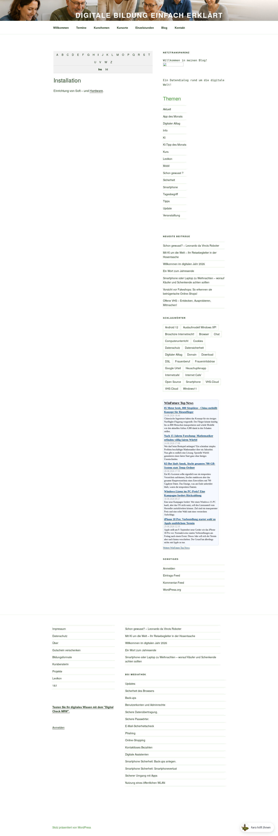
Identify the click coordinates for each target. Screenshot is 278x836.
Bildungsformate (62, 657)
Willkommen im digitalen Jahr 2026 (184, 264)
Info (165, 130)
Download (207, 354)
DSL (167, 361)
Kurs (166, 152)
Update (167, 208)
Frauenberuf (182, 361)
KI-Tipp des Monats (174, 144)
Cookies (198, 341)
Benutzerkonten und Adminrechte (145, 705)
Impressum (59, 629)
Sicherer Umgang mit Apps (141, 775)
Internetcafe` (172, 375)
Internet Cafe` (193, 375)
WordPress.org (172, 589)
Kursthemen (101, 28)
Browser (204, 334)
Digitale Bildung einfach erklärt (149, 15)
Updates (130, 683)
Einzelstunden (144, 28)
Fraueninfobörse (205, 361)
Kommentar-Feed (173, 582)
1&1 (54, 685)
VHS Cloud (171, 388)
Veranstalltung (171, 215)
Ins (100, 69)
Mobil (166, 166)
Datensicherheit (194, 348)
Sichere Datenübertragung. (141, 712)
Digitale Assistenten (137, 754)
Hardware (96, 91)
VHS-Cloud (212, 382)
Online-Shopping (135, 740)
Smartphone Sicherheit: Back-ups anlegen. (150, 761)
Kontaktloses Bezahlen (138, 747)
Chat (217, 334)
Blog (164, 28)
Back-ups (130, 698)
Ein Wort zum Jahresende (178, 271)
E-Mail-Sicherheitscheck (139, 726)
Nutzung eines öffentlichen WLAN (145, 783)
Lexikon (167, 159)
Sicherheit (169, 180)
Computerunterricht (176, 341)
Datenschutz (172, 348)
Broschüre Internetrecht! (179, 334)
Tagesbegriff (170, 194)
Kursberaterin (60, 664)
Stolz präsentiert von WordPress (71, 827)
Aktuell (167, 109)
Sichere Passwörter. (137, 719)
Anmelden (169, 568)
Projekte (57, 671)
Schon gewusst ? (173, 173)
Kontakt (180, 28)
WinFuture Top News (178, 403)
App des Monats (172, 116)
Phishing (130, 733)
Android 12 (171, 327)
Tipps (166, 201)
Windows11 (190, 388)
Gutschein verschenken (66, 650)
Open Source (173, 382)
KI (164, 137)
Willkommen (61, 28)
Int (106, 69)
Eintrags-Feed (171, 575)
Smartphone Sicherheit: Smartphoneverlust (151, 768)
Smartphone (170, 187)
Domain (191, 354)
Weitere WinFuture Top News (176, 547)
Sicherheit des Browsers (139, 691)
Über (55, 643)
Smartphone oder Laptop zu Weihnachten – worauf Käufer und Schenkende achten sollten (193, 280)
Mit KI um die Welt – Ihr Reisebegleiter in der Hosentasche (160, 636)
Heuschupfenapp (196, 368)
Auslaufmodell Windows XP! (199, 327)
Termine (81, 28)
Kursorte (122, 28)
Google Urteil (173, 368)
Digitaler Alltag (171, 123)
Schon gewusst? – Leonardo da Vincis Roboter (191, 245)
